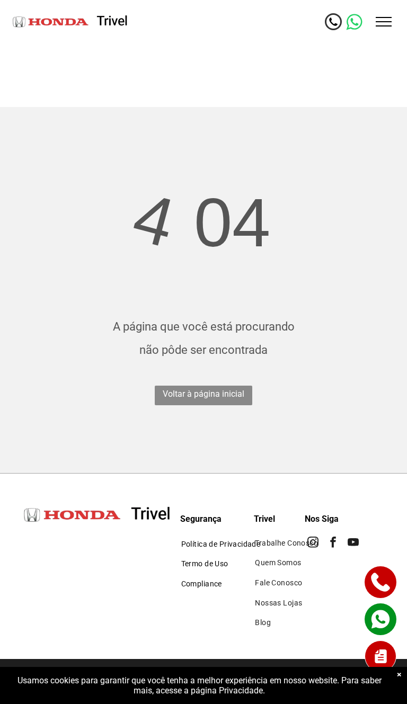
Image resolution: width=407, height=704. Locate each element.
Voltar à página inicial (203, 394)
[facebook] (333, 543)
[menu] (383, 21)
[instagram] (313, 543)
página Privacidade (227, 690)
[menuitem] (221, 544)
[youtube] (353, 543)
